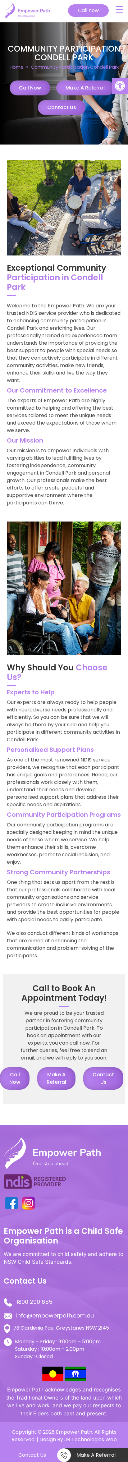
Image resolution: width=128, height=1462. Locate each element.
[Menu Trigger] (119, 9)
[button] (120, 86)
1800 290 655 (34, 1302)
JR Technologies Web (90, 1439)
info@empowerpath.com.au (55, 1315)
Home (17, 67)
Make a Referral (85, 87)
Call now (88, 10)
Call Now (30, 87)
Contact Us (61, 107)
